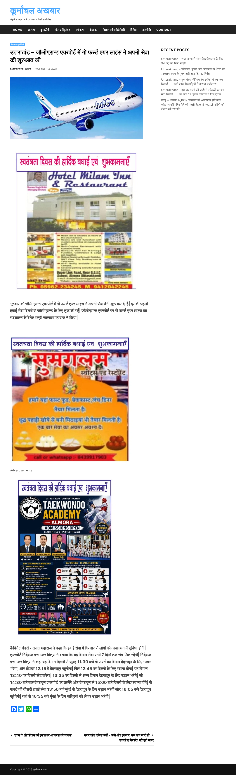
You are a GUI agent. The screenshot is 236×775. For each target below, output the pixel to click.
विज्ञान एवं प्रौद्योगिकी (114, 30)
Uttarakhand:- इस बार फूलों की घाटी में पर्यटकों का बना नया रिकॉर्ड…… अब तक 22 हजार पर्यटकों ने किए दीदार (192, 92)
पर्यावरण (80, 30)
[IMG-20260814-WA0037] (71, 465)
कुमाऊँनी (45, 30)
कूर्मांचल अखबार (35, 10)
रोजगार (93, 30)
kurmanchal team (20, 68)
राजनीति (146, 30)
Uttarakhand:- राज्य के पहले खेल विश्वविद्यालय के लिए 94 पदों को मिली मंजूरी (192, 61)
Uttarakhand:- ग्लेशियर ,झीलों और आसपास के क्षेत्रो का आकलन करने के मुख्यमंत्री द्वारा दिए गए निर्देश (193, 71)
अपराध (31, 30)
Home (17, 30)
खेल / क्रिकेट (62, 30)
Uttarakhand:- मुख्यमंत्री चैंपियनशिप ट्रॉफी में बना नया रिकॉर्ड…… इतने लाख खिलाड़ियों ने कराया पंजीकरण (192, 82)
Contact (163, 30)
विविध (133, 30)
